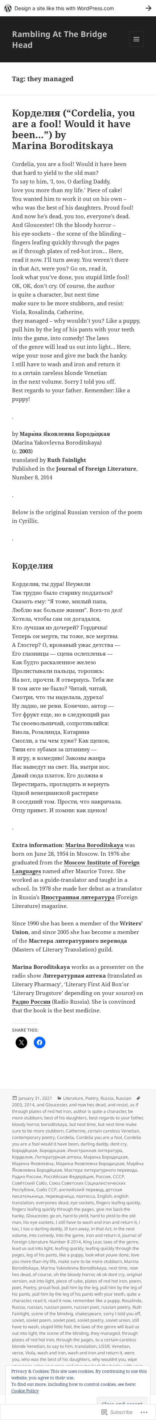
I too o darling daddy (41, 1229)
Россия (103, 1176)
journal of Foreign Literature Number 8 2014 (76, 1238)
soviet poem (38, 1320)
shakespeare (88, 1313)
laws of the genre (120, 1242)
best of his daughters (65, 1118)
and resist (118, 1105)
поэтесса (85, 1196)
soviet (18, 1320)
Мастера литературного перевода (100, 1170)
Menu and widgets (136, 46)
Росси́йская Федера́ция (69, 1176)
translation (86, 1346)
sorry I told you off (121, 1313)
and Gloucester (52, 1105)
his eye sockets (38, 1222)
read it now (59, 1300)
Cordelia (65, 1137)
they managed (105, 1333)
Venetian (121, 1346)
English (104, 1196)
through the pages (74, 1340)
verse (17, 1353)
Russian (123, 1098)
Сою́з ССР (46, 1189)
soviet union (118, 1320)
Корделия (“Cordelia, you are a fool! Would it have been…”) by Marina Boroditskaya (73, 129)
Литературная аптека (58, 1157)
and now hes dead (87, 1105)
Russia (107, 1098)
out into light (41, 1281)
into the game (70, 1235)
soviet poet (64, 1320)
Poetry (91, 1098)
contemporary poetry (33, 1137)
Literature (73, 1098)
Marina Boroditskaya (94, 845)
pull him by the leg (79, 1287)
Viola (30, 1353)
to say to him (60, 1346)
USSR (104, 1346)
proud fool (48, 1287)
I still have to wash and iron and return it (96, 1222)
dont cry (118, 1144)
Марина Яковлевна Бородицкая (90, 1163)
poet (16, 1287)
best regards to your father (116, 1118)
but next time (82, 1124)
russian (34, 1307)
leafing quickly (69, 1248)
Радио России (31, 1001)
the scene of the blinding (64, 1333)
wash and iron (51, 1353)
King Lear (92, 1242)
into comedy (41, 1235)
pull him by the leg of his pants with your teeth (78, 1294)
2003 (17, 1105)
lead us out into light (32, 1248)
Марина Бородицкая (105, 1157)
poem (135, 1281)
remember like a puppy (96, 1300)
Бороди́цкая (24, 1150)
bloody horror (25, 1124)
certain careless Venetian (113, 1131)
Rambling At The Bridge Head (59, 39)
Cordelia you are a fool (99, 1137)
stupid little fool (56, 1327)
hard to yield (75, 1216)
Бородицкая (52, 1150)
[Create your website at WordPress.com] (78, 8)
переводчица (59, 1196)
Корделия (22, 1157)
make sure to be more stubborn (90, 1261)
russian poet (86, 1307)
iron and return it (103, 1235)
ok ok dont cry (110, 1274)
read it (39, 1300)
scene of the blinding (52, 1313)
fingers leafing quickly (118, 1203)
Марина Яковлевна (33, 1163)
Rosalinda (131, 1300)
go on (55, 1216)
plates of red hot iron (106, 1281)
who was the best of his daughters (55, 1359)
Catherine (76, 1131)
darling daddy (94, 1144)
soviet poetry (90, 1320)
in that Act (101, 1229)
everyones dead (52, 1203)
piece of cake (69, 1281)
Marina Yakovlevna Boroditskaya (73, 1268)
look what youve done (107, 1255)
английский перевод (81, 1189)
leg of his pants (41, 1255)
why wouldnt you (109, 1359)
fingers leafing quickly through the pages (53, 1209)
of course (42, 1274)
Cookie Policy (25, 1391)
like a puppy (71, 1255)
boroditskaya (54, 1124)
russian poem (58, 1307)
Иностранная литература (78, 897)
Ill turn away (76, 1229)
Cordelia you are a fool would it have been (76, 1140)
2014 (29, 1105)
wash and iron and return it (95, 1353)
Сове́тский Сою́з (29, 1183)
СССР (118, 1176)
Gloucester (37, 1216)
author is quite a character (99, 1111)
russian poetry (115, 1307)
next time (117, 1268)
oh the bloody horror (74, 1274)
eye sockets (82, 1203)
